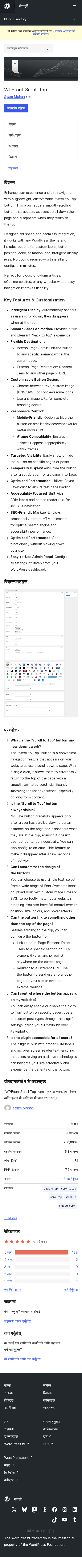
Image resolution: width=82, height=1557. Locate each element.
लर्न (6, 1421)
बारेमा (7, 1385)
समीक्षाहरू (15, 135)
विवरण (12, 124)
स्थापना (13, 146)
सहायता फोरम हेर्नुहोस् (17, 1321)
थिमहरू (47, 1393)
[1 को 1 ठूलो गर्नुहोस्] (72, 594)
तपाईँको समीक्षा (13, 1289)
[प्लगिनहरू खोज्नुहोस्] (49, 48)
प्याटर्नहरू (49, 1408)
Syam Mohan (14, 97)
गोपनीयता (10, 1408)
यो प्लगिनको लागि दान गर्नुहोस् (22, 1359)
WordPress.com (18, 1458)
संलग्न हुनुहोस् (51, 1421)
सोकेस (47, 1385)
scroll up (70, 1197)
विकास (13, 157)
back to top (51, 1188)
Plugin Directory (15, 19)
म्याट (9, 1465)
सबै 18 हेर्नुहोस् (70, 1178)
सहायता (13, 168)
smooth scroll (67, 1205)
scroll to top (68, 1188)
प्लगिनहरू (49, 1400)
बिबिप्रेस (11, 1473)
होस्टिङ (8, 1400)
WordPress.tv (16, 1444)
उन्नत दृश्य (10, 1218)
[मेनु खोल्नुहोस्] (75, 6)
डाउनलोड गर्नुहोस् (16, 108)
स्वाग (48, 1444)
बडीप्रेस (11, 1480)
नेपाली (18, 1499)
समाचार (8, 1393)
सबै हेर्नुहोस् (71, 1289)
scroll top (56, 1197)
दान (47, 1436)
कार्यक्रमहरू (50, 1429)
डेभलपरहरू (11, 1436)
